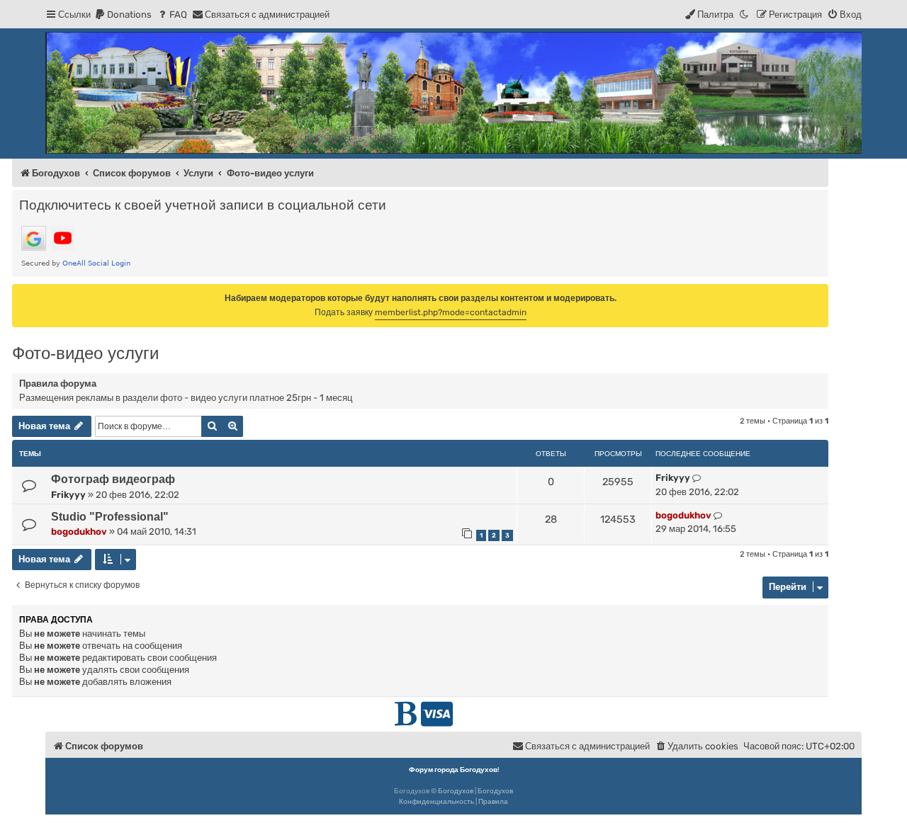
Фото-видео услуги (85, 353)
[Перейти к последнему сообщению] (697, 478)
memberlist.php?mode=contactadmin (450, 312)
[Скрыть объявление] (819, 294)
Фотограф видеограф (113, 479)
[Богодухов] (453, 93)
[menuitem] (123, 14)
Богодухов (455, 791)
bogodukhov (79, 531)
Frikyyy (68, 494)
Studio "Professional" (110, 517)
